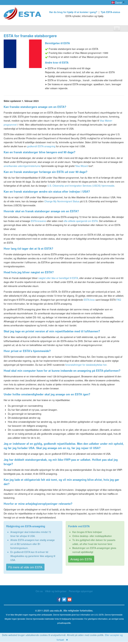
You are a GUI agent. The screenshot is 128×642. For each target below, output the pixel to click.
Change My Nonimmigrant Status (61, 201)
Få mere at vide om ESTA (25, 567)
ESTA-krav (89, 299)
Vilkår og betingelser (55, 591)
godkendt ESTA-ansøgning (41, 146)
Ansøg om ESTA (81, 559)
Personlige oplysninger (81, 591)
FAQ (118, 299)
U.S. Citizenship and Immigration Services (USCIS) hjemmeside (80, 185)
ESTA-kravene (38, 221)
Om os (39, 591)
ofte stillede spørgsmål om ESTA (81, 221)
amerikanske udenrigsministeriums (22, 166)
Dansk (119, 2)
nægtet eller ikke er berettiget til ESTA (58, 278)
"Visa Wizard (81, 166)
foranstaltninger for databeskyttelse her (85, 364)
